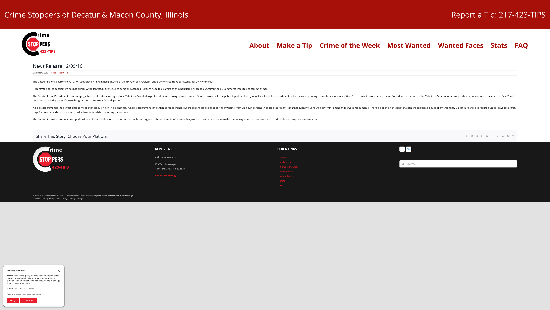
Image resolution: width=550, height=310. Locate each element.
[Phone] (408, 149)
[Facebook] (402, 149)
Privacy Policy (48, 198)
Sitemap (36, 198)
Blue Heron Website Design (121, 195)
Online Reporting (165, 175)
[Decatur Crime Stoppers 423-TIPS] (38, 33)
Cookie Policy (61, 198)
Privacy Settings (76, 198)
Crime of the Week (59, 72)
